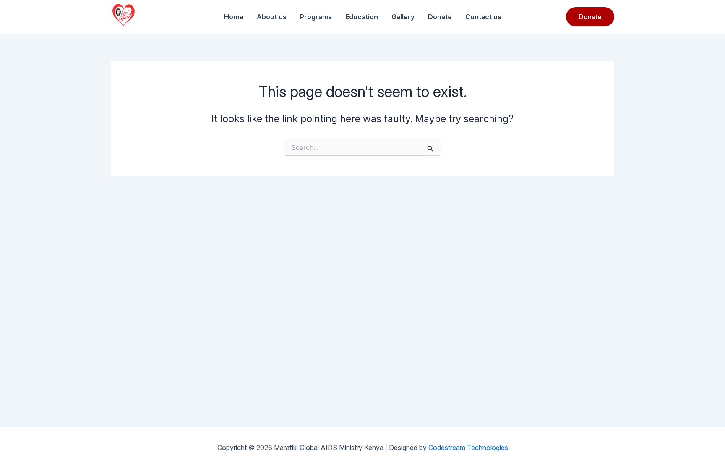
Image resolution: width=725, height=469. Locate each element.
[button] (590, 16)
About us (272, 17)
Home (233, 17)
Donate (440, 17)
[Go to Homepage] (123, 16)
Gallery (403, 17)
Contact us (483, 17)
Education (361, 17)
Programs (316, 17)
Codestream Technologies (468, 447)
